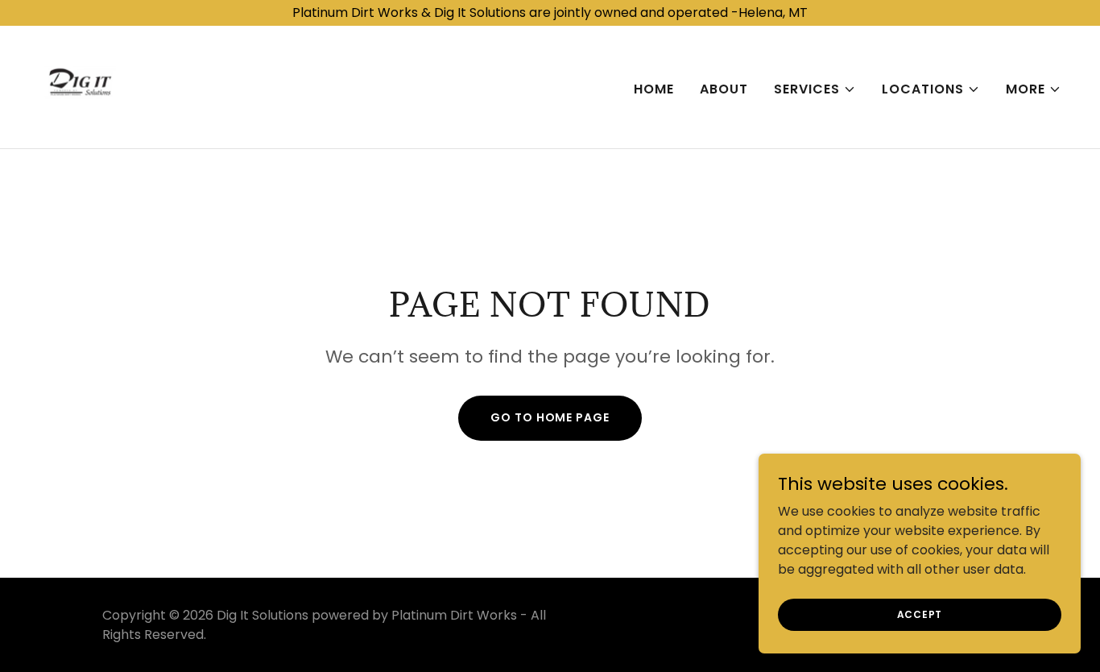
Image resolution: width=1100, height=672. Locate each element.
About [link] (724, 89)
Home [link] (654, 89)
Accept (920, 613)
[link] (80, 86)
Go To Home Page (549, 417)
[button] (815, 89)
